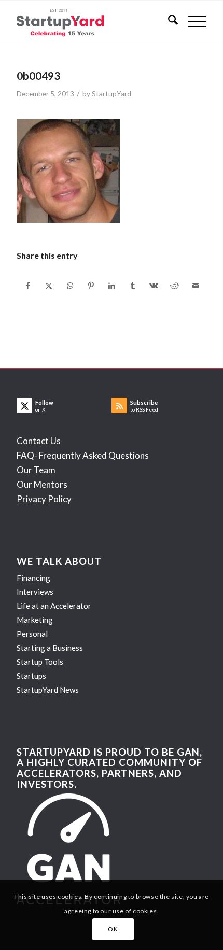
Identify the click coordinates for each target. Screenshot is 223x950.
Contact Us (39, 440)
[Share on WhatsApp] (70, 286)
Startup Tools (40, 662)
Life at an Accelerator (54, 606)
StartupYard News (48, 689)
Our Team (36, 469)
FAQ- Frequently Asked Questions (83, 455)
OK (113, 929)
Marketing (35, 620)
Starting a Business (50, 648)
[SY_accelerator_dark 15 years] (92, 21)
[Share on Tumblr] (132, 286)
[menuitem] (168, 21)
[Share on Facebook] (27, 286)
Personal (32, 634)
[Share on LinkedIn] (112, 286)
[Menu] (192, 21)
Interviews (35, 592)
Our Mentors (42, 484)
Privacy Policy (44, 498)
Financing (33, 578)
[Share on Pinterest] (90, 286)
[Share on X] (49, 286)
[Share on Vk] (154, 286)
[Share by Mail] (195, 286)
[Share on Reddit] (174, 286)
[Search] (168, 21)
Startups (31, 675)
